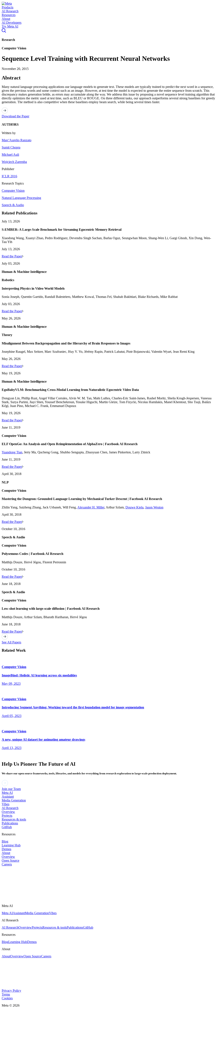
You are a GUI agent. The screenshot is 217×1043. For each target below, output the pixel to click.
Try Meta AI (10, 26)
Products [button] (7, 7)
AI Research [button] (10, 11)
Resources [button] (8, 15)
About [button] (6, 19)
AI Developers (11, 22)
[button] (7, 3)
